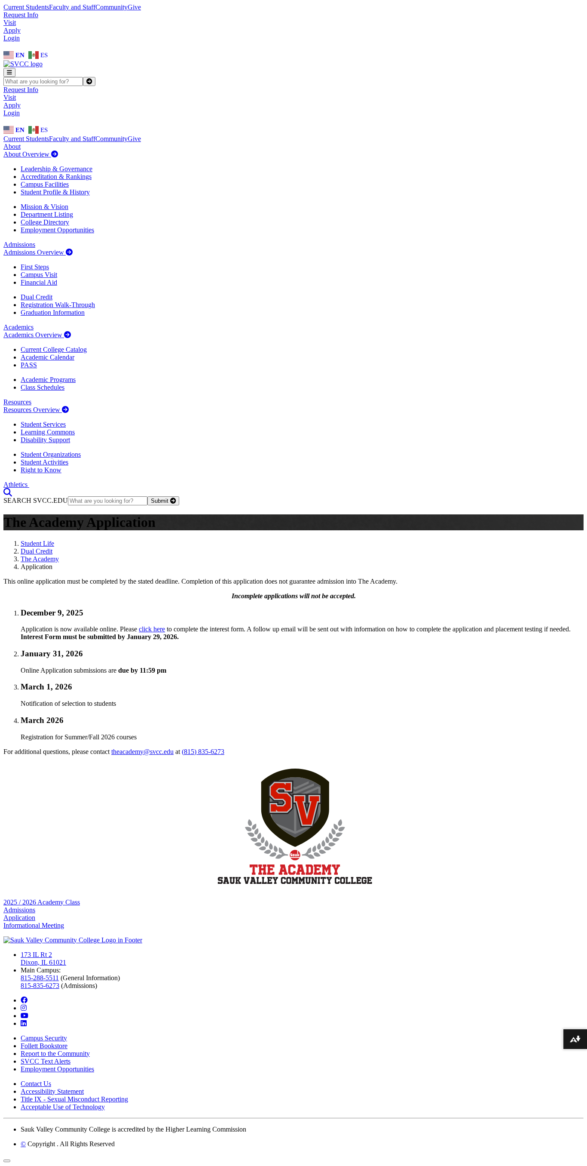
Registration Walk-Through (58, 304)
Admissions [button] (19, 244)
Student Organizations (51, 454)
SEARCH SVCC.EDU (35, 500)
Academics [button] (18, 327)
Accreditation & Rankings (56, 176)
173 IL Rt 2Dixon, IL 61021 (43, 958)
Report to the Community (55, 1053)
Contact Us (36, 1083)
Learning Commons (48, 432)
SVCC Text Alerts (45, 1061)
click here (152, 629)
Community (111, 7)
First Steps (35, 267)
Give (134, 7)
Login (11, 38)
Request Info (20, 14)
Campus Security (44, 1038)
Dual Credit (36, 297)
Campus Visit (39, 274)
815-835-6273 (40, 985)
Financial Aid (39, 282)
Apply (12, 30)
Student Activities (44, 462)
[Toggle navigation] (9, 72)
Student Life (37, 543)
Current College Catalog (54, 349)
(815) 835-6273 (203, 751)
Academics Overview (33, 334)
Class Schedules (42, 387)
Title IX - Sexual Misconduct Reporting (74, 1099)
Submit (160, 501)
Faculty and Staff (72, 7)
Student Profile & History (55, 192)
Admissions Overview (34, 252)
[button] (7, 492)
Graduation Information (53, 312)
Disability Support (45, 439)
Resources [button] (17, 402)
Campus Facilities (45, 184)
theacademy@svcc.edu (142, 751)
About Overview (27, 154)
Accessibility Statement (52, 1091)
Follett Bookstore (44, 1045)
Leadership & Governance (56, 168)
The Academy (40, 559)
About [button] (12, 146)
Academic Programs (48, 379)
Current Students (26, 7)
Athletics (16, 484)
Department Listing (47, 214)
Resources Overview (32, 409)
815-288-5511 (40, 977)
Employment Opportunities (57, 230)
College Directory (45, 222)
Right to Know (41, 470)
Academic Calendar (47, 357)
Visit (9, 22)
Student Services (43, 424)
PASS (29, 365)
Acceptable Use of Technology (63, 1107)
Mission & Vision (44, 206)
